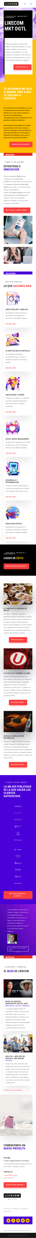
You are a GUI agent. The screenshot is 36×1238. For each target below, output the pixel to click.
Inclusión (8, 1060)
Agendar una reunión (20, 144)
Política (18, 1005)
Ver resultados (17, 639)
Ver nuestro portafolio (16, 566)
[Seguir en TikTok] (23, 1220)
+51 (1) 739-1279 (8, 1178)
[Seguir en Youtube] (28, 1220)
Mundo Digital (10, 1005)
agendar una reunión (14, 1185)
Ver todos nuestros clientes (17, 895)
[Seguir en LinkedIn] (8, 1220)
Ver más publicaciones (13, 1090)
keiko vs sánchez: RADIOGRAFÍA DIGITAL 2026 (16, 1002)
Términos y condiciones (11, 1209)
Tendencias (25, 1005)
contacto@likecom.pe (10, 1175)
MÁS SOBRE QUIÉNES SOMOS (16, 210)
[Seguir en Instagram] (18, 1220)
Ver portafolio (22, 67)
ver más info (11, 324)
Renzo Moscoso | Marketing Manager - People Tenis (16, 950)
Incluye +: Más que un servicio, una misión (15, 1057)
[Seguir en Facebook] (13, 1220)
